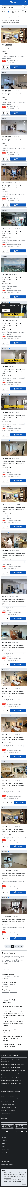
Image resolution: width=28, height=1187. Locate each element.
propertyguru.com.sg (7, 1167)
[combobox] (13, 7)
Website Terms (5, 1153)
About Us (3, 1137)
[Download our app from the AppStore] (7, 1126)
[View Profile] (14, 26)
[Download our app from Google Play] (21, 1126)
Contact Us (4, 1146)
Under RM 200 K (6, 976)
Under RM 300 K (15, 976)
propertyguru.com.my (7, 1164)
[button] (2, 16)
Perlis (3, 969)
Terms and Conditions (7, 1156)
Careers (3, 1143)
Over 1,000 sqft (13, 992)
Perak (7, 969)
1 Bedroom (5, 984)
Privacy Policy (5, 1149)
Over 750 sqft (5, 992)
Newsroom (4, 1140)
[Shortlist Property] (24, 30)
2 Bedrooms (12, 984)
